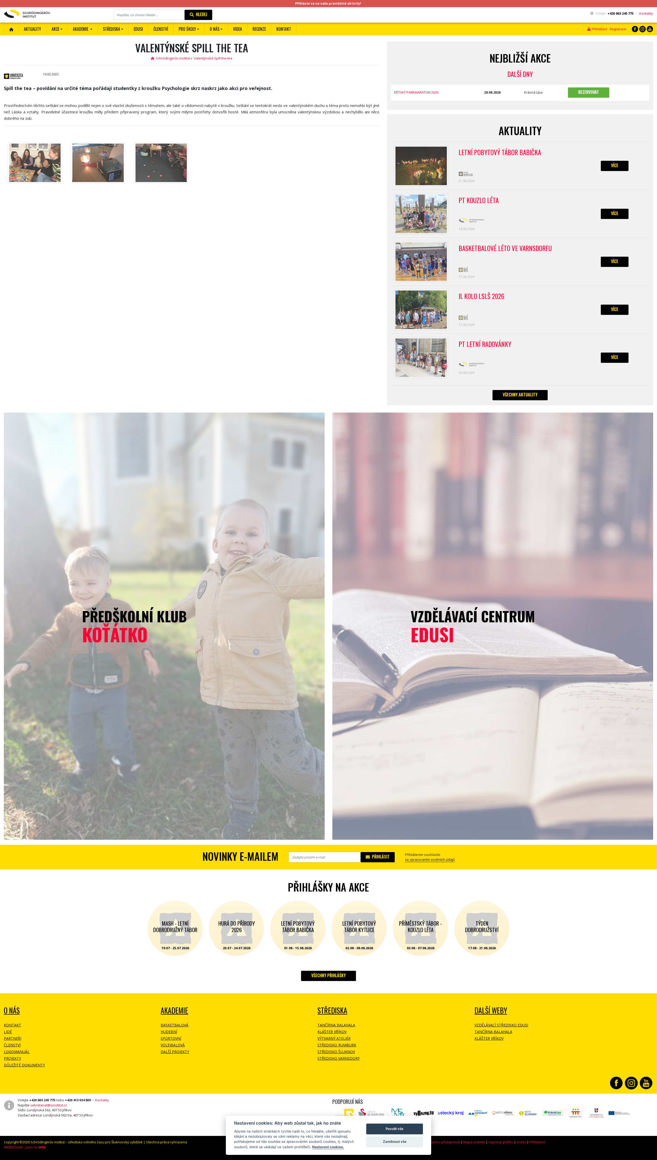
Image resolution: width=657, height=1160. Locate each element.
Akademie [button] (81, 29)
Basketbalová (174, 1025)
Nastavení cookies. (328, 1147)
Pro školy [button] (187, 29)
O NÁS (12, 1010)
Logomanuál (17, 1051)
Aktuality (32, 29)
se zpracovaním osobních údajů (430, 859)
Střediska (332, 1010)
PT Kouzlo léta (479, 200)
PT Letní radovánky (485, 344)
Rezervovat (588, 92)
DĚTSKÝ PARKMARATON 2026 (416, 92)
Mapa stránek (474, 1142)
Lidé (8, 1031)
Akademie (174, 1010)
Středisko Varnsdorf (338, 1058)
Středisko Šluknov (336, 1051)
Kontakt (283, 29)
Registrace (618, 29)
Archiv (521, 1142)
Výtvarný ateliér (334, 1038)
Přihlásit (380, 857)
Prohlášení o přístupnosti (440, 1142)
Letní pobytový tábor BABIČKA (500, 152)
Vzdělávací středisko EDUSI (501, 1025)
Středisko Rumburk (336, 1045)
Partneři (12, 1038)
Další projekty (175, 1051)
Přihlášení (598, 29)
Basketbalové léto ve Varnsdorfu (505, 248)
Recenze (259, 29)
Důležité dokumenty (24, 1065)
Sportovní (171, 1038)
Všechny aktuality (520, 395)
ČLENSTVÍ (160, 29)
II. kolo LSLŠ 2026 (481, 296)
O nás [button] (214, 29)
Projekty (12, 1058)
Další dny (520, 74)
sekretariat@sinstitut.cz (48, 1105)
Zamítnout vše (395, 1141)
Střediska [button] (111, 29)
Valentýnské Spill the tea (213, 58)
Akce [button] (55, 29)
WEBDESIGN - (25, 1147)
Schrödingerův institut (172, 58)
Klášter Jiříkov (331, 1031)
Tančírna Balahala (336, 1025)
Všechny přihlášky (328, 975)
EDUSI (138, 29)
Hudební (169, 1031)
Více (614, 165)
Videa (237, 29)
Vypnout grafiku (500, 1142)
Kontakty (646, 13)
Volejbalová (173, 1045)
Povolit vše (394, 1129)
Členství (12, 1045)
